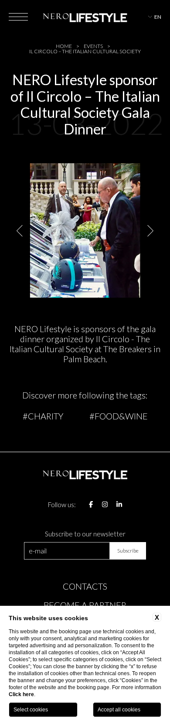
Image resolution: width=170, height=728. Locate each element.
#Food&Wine (118, 416)
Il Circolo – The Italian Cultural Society (85, 51)
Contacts (85, 586)
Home (64, 46)
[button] (20, 230)
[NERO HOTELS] (85, 17)
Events (93, 46)
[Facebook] (91, 504)
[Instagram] (105, 504)
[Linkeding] (119, 504)
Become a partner (85, 605)
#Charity (43, 416)
